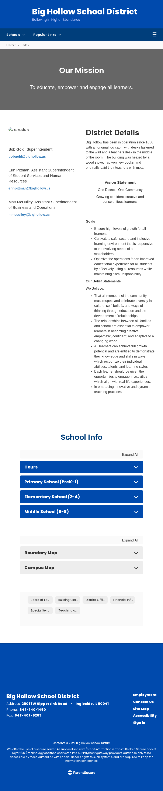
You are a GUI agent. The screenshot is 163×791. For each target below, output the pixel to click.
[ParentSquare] (81, 772)
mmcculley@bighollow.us (29, 214)
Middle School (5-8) (46, 512)
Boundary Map (40, 553)
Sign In (139, 722)
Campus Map (39, 568)
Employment (145, 694)
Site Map (141, 708)
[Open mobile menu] (154, 34)
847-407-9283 (28, 715)
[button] (15, 34)
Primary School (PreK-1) (51, 482)
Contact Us (143, 701)
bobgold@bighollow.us (27, 156)
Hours (31, 467)
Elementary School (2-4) (52, 497)
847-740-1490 (33, 709)
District (10, 45)
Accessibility (145, 715)
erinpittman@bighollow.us (29, 188)
